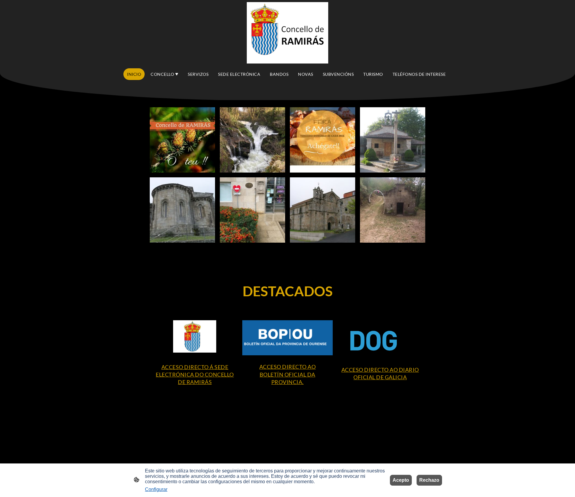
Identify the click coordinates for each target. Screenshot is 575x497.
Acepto (401, 480)
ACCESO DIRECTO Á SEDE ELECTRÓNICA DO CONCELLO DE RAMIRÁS (195, 374)
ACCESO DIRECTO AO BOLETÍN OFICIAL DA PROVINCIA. (287, 374)
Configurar (156, 489)
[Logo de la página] (288, 33)
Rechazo (429, 480)
